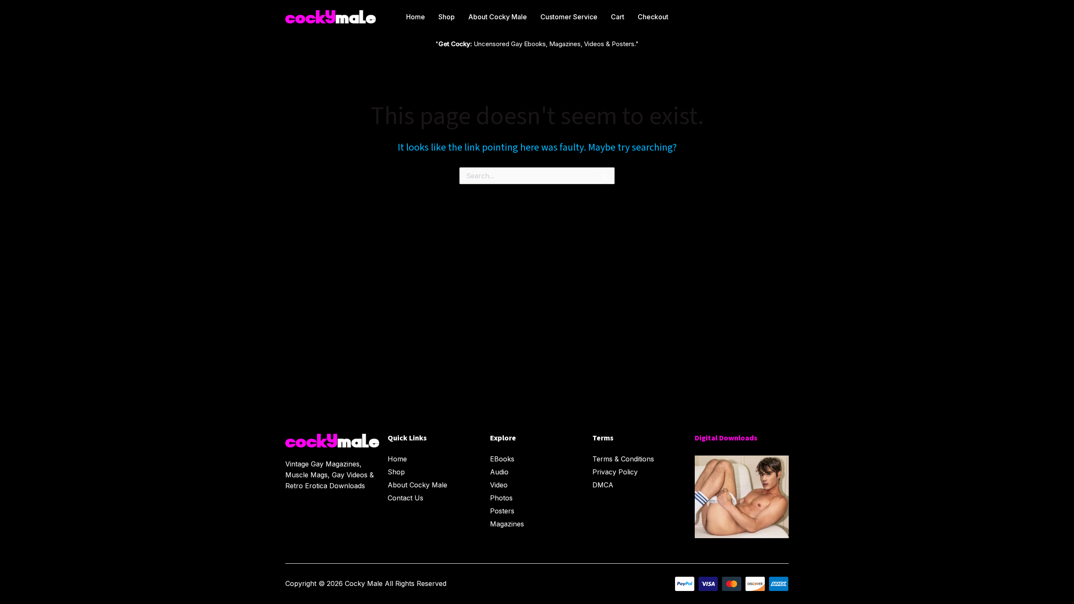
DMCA (602, 485)
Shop (446, 17)
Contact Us (405, 498)
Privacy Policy (615, 472)
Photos (501, 498)
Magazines (507, 524)
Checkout (653, 17)
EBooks (502, 459)
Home (415, 17)
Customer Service (568, 17)
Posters (502, 511)
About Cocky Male (497, 17)
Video (499, 485)
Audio (499, 472)
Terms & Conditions (623, 459)
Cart (617, 17)
